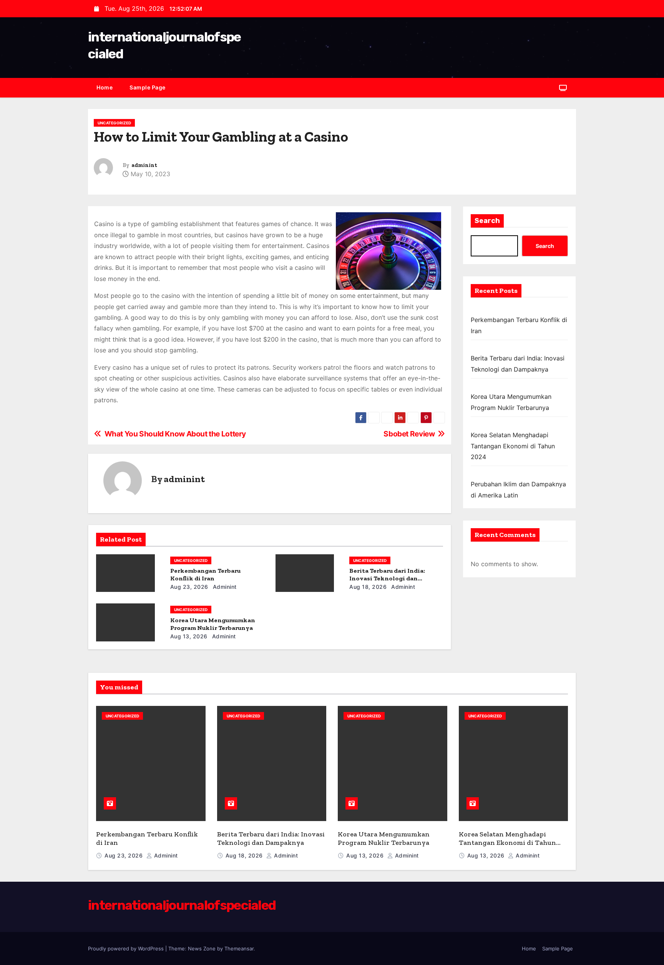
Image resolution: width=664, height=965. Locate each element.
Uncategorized (114, 123)
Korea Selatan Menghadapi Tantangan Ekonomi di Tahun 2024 (513, 446)
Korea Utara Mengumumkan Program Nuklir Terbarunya (212, 623)
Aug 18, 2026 (368, 586)
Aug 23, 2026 (189, 586)
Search (487, 220)
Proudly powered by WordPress (126, 948)
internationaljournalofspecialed (182, 905)
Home (104, 87)
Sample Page (147, 87)
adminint (144, 165)
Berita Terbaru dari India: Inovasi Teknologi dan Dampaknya (387, 578)
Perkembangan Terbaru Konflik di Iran (205, 574)
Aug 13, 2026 (189, 636)
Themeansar (239, 948)
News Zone (202, 948)
